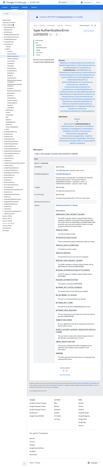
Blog (55, 403)
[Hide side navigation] (24, 463)
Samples (25, 7)
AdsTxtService (89, 63)
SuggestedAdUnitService (69, 106)
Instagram (57, 409)
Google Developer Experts (37, 409)
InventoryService (72, 85)
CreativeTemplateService (68, 75)
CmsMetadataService (71, 68)
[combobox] (68, 2)
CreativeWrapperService (86, 75)
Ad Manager (20, 2)
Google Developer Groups (37, 406)
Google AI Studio (83, 413)
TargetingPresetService (86, 106)
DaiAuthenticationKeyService (77, 80)
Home (35, 25)
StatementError (64, 141)
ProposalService (65, 99)
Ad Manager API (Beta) (65, 17)
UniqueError (81, 143)
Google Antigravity (84, 416)
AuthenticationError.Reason (67, 205)
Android (80, 403)
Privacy (38, 463)
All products (33, 454)
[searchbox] (13, 13)
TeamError (73, 143)
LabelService (83, 85)
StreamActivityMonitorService (81, 104)
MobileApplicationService (86, 92)
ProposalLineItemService (84, 97)
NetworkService (79, 94)
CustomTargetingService (84, 77)
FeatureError (65, 129)
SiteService (66, 104)
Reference (14, 7)
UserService (82, 109)
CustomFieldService (68, 77)
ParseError (76, 131)
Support (34, 7)
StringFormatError (76, 141)
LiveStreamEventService (68, 92)
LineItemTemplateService (83, 89)
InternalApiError (75, 129)
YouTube (57, 419)
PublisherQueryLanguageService (83, 99)
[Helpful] (92, 25)
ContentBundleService (83, 70)
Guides (4, 7)
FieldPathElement (62, 174)
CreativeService (75, 72)
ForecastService (87, 82)
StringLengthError (89, 141)
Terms (31, 463)
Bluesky (56, 406)
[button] (13, 25)
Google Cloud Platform (36, 448)
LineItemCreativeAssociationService (77, 87)
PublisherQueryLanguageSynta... (73, 136)
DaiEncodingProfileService (71, 82)
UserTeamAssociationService (70, 111)
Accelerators (33, 413)
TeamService (72, 109)
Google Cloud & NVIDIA (36, 416)
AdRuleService (65, 63)
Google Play (82, 422)
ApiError (77, 119)
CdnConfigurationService (86, 65)
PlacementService (68, 97)
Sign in (98, 2)
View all (80, 425)
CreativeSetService (88, 72)
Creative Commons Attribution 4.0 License (84, 383)
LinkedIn (56, 413)
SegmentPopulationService (82, 101)
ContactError (89, 126)
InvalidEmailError (87, 129)
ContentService (64, 72)
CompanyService (85, 68)
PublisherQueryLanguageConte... (77, 134)
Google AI (32, 451)
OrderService (90, 94)
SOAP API (35, 2)
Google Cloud (82, 419)
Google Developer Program (38, 403)
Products (42, 25)
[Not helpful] (95, 25)
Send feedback (89, 31)
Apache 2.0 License (57, 385)
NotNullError (67, 131)
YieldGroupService (87, 111)
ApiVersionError (69, 124)
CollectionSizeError (68, 126)
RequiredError (82, 138)
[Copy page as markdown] (57, 34)
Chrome (81, 406)
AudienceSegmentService (68, 65)
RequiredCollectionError (68, 138)
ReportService (67, 101)
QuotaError (88, 136)
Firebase (81, 409)
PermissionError (85, 131)
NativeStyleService (66, 94)
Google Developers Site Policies (83, 385)
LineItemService (68, 89)
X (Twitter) (57, 416)
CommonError (79, 126)
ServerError (91, 138)
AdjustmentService (77, 63)
